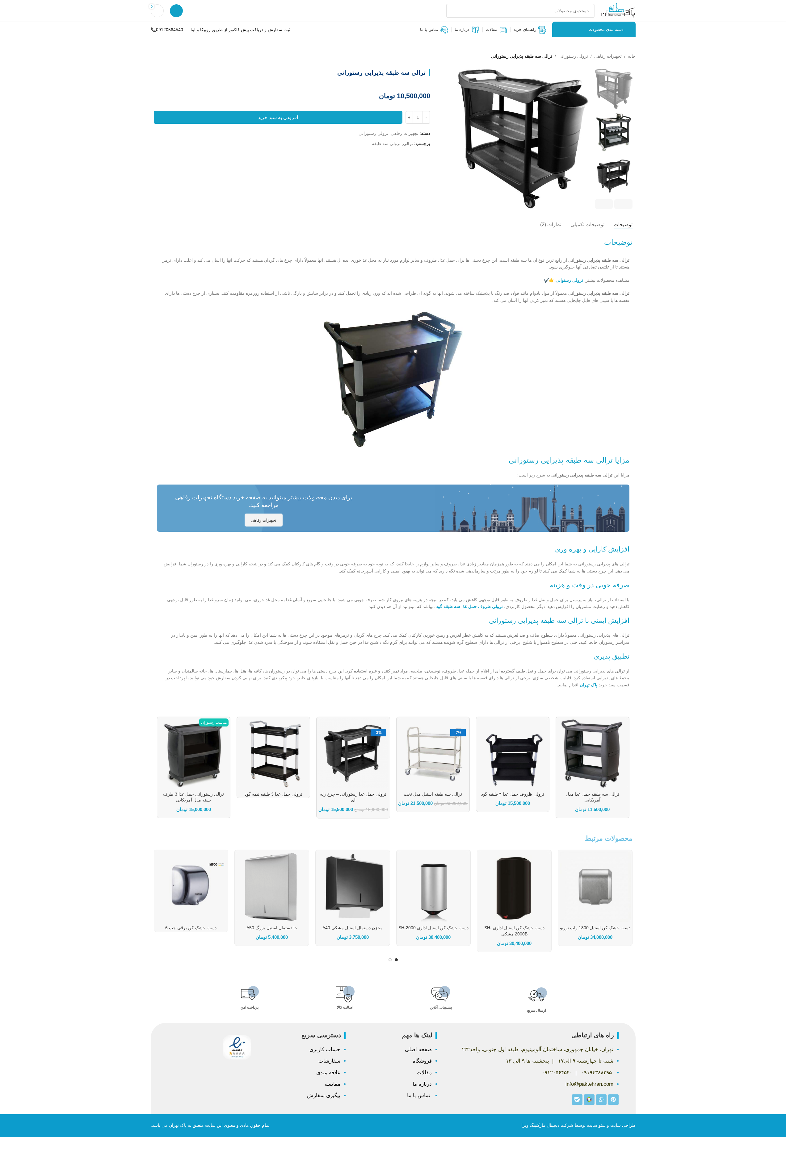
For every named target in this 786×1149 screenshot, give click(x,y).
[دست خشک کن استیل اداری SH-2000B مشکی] (514, 886)
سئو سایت (596, 1125)
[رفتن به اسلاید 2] (390, 959)
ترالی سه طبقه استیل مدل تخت (433, 794)
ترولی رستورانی (573, 56)
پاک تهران (588, 684)
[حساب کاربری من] (176, 11)
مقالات (424, 1073)
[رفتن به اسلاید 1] (396, 959)
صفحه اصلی (418, 1049)
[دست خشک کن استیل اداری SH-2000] (433, 886)
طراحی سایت (623, 1125)
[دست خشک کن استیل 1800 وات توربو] (595, 886)
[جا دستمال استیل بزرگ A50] (271, 886)
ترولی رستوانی (569, 280)
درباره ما (422, 1084)
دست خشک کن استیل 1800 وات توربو (595, 927)
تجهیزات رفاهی (608, 56)
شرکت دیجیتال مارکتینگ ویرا (547, 1125)
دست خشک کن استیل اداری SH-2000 (433, 927)
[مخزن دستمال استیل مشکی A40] (352, 886)
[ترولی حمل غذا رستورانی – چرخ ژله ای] (353, 753)
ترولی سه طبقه (386, 143)
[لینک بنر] (393, 508)
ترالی (408, 143)
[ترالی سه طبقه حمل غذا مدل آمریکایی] (592, 753)
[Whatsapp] (601, 1099)
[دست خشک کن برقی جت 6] (191, 886)
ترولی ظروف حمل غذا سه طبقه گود (469, 606)
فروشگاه (422, 1061)
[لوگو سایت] (618, 10)
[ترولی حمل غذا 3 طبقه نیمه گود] (273, 753)
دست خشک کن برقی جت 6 (190, 927)
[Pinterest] (613, 1099)
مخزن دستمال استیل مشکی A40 (352, 927)
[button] (623, 204)
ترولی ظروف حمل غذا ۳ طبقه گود (512, 794)
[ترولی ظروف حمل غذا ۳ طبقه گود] (513, 753)
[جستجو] (453, 11)
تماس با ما (419, 1095)
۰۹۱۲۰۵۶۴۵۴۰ (557, 1073)
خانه (632, 56)
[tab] (623, 224)
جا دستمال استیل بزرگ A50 (271, 927)
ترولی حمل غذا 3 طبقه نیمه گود (273, 794)
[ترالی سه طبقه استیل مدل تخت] (433, 753)
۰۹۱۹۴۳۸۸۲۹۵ (596, 1073)
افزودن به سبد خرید (278, 117)
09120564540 (169, 29)
